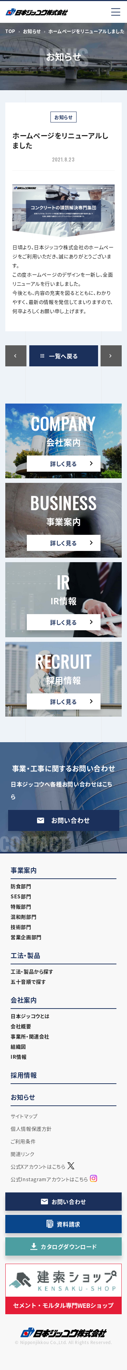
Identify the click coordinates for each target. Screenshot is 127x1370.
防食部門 (21, 886)
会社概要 (21, 1026)
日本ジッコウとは (30, 1015)
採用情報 (24, 1075)
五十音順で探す (28, 981)
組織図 (18, 1046)
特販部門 (21, 906)
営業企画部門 (26, 936)
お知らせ (32, 31)
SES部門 (21, 896)
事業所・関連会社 (30, 1036)
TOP (10, 31)
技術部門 (21, 926)
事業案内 (24, 870)
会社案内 (24, 1000)
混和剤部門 (23, 916)
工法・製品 (25, 955)
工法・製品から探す (32, 971)
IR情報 (19, 1056)
